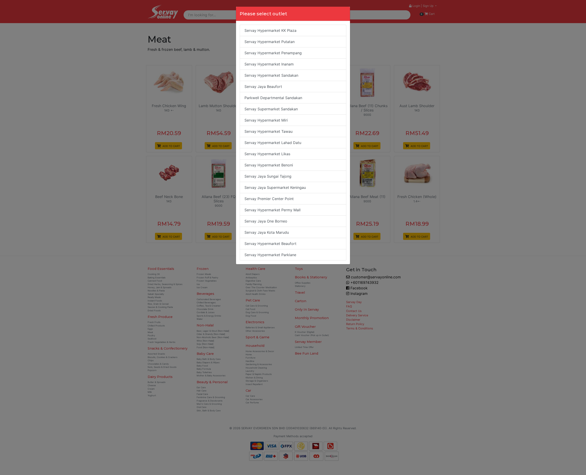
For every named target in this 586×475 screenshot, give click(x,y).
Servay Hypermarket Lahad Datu (272, 142)
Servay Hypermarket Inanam (269, 64)
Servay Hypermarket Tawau (268, 131)
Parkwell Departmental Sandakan (273, 97)
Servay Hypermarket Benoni (268, 165)
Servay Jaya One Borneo (265, 221)
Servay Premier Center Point (269, 198)
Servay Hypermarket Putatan (269, 41)
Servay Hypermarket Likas (267, 154)
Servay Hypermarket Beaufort (270, 243)
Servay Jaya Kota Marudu (266, 232)
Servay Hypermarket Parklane (270, 254)
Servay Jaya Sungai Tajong (267, 176)
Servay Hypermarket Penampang (273, 53)
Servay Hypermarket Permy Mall (272, 210)
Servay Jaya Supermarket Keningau (275, 187)
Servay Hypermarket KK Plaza (270, 30)
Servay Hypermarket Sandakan (271, 75)
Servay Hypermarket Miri (266, 120)
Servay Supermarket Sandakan (271, 109)
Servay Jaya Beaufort (263, 86)
